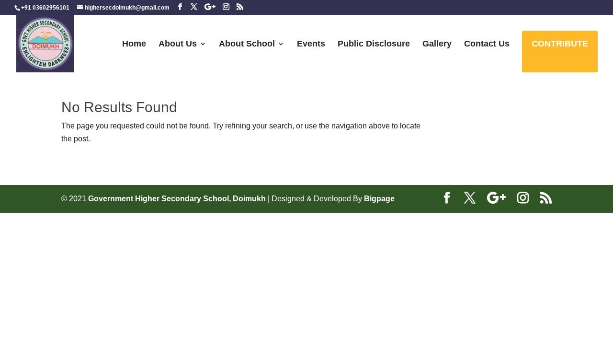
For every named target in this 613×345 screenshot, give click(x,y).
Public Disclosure (374, 44)
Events (311, 44)
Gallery (437, 44)
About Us (178, 44)
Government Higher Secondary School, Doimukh (178, 199)
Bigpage (379, 199)
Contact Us (487, 44)
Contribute (560, 44)
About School (247, 44)
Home (134, 44)
